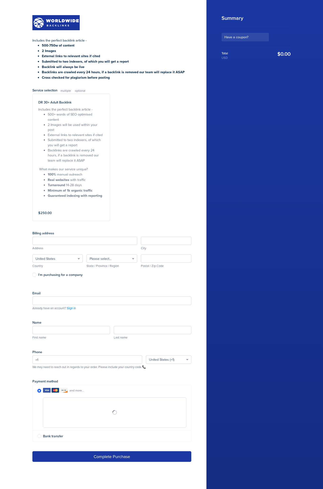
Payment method (45, 381)
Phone (37, 351)
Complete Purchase (112, 456)
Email (36, 293)
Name (36, 322)
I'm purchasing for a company (60, 274)
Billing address (43, 233)
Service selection (51, 90)
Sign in (71, 308)
